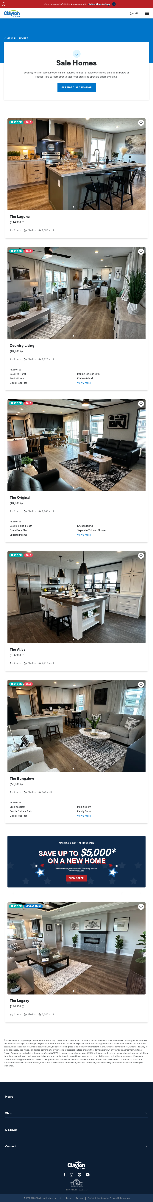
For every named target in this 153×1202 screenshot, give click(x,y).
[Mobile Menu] (147, 13)
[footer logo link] (76, 1165)
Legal (68, 1198)
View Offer (76, 878)
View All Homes (18, 38)
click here (80, 870)
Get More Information (76, 87)
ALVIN (135, 13)
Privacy (79, 1198)
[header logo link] (12, 13)
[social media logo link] (64, 1174)
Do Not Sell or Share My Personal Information (109, 1198)
